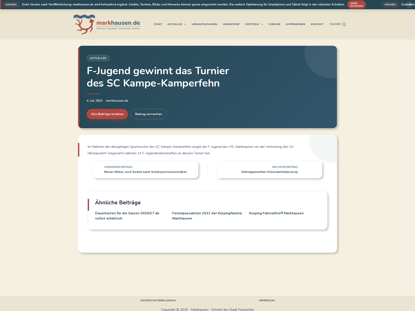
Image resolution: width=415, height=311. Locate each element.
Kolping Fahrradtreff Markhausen (276, 213)
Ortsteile (252, 24)
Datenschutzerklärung (158, 300)
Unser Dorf (231, 24)
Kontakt (317, 24)
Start (158, 24)
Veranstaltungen (204, 24)
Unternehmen (295, 24)
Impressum (267, 300)
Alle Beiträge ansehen (107, 114)
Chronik (274, 24)
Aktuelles (174, 24)
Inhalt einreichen (356, 5)
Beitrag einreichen (148, 114)
